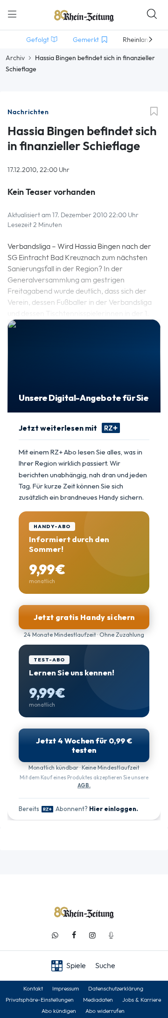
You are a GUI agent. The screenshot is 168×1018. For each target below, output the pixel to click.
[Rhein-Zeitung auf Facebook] (73, 935)
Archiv (15, 58)
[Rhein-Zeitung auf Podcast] (111, 935)
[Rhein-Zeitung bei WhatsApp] (55, 935)
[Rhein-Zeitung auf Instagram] (92, 935)
